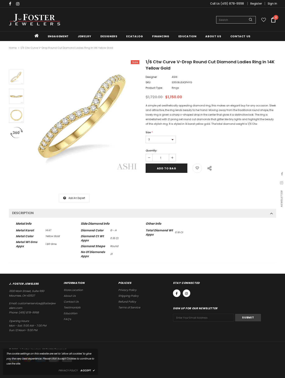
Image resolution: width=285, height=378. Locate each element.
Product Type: (154, 88)
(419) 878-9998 (29, 312)
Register (256, 3)
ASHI (174, 77)
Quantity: (151, 150)
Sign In (272, 3)
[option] (83, 116)
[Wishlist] (197, 168)
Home (12, 48)
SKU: (148, 82)
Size (149, 132)
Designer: (151, 77)
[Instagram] (18, 4)
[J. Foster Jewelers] (34, 19)
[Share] (208, 167)
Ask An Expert (76, 198)
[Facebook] (11, 4)
